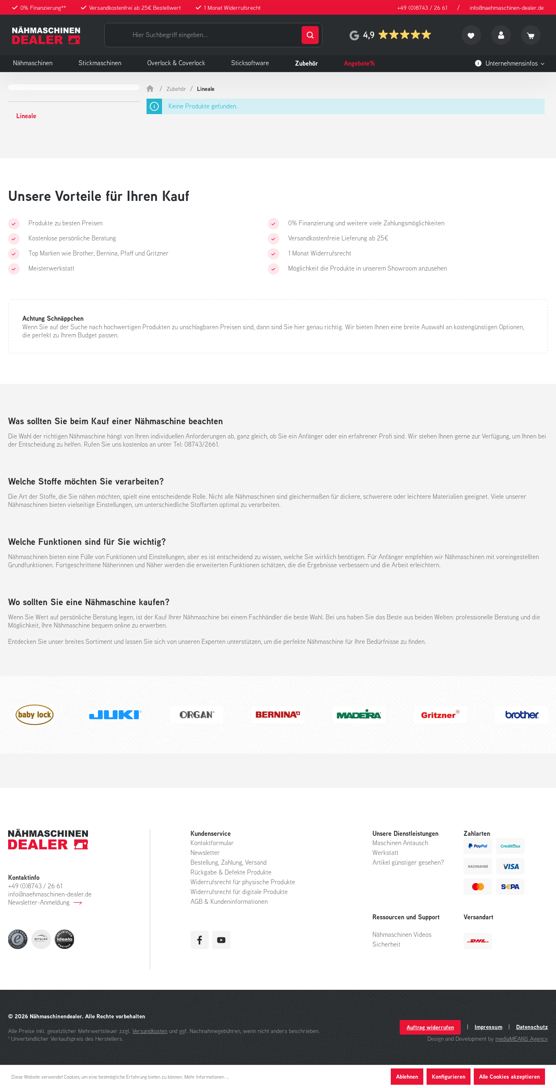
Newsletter (205, 852)
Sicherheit (386, 944)
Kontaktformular (212, 843)
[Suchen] (310, 35)
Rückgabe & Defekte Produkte (230, 872)
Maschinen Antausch (400, 843)
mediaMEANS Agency (521, 1038)
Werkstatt (385, 852)
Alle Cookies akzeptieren (509, 1076)
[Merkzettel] (471, 35)
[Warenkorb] (531, 35)
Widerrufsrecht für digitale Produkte (239, 892)
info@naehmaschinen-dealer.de (507, 7)
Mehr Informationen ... (206, 1077)
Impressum (488, 1027)
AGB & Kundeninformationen (229, 901)
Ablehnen (407, 1076)
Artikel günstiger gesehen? (408, 862)
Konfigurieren (448, 1076)
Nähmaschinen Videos (401, 934)
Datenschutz (532, 1027)
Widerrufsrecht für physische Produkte (242, 882)
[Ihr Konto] (501, 35)
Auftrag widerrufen (430, 1027)
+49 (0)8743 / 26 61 (422, 7)
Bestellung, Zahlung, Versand (228, 862)
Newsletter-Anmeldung (39, 902)
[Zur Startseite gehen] (46, 35)
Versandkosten (149, 1031)
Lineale (26, 115)
